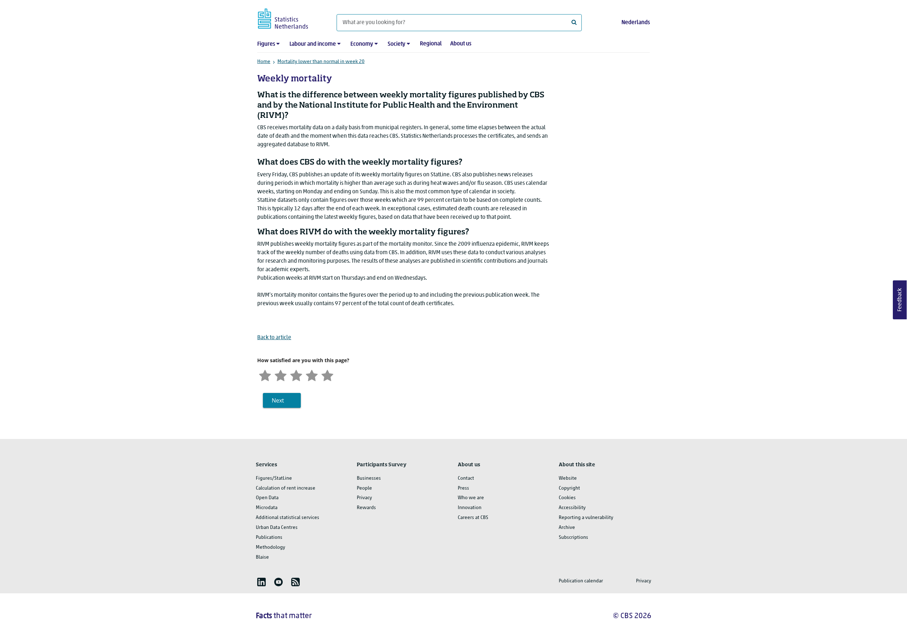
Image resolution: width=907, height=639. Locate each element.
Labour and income (312, 44)
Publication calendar (581, 581)
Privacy (364, 498)
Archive (567, 527)
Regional (431, 44)
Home (263, 61)
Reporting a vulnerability (586, 517)
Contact (466, 478)
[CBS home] (290, 17)
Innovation (469, 508)
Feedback (900, 300)
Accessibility (572, 508)
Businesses (369, 478)
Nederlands (635, 22)
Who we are (471, 498)
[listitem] (261, 582)
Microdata (266, 508)
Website (568, 478)
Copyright (569, 488)
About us (460, 44)
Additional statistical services (287, 517)
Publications (269, 537)
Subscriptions (573, 537)
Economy (361, 44)
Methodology (270, 547)
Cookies (567, 498)
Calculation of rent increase (285, 488)
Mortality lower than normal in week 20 (321, 61)
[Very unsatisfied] (265, 374)
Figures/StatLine (274, 478)
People (364, 488)
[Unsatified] (280, 374)
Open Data (267, 498)
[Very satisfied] (327, 374)
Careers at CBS (473, 517)
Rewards (366, 508)
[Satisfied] (312, 374)
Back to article (274, 338)
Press (463, 488)
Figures (266, 44)
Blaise (262, 557)
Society (396, 44)
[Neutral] (296, 374)
